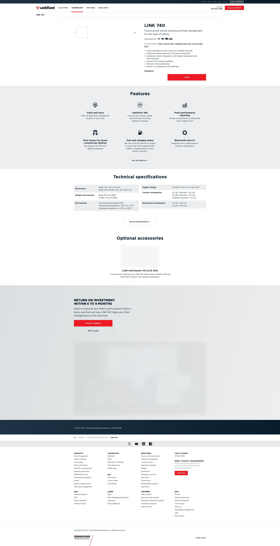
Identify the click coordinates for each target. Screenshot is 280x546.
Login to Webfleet (237, 2)
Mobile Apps (112, 468)
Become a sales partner (150, 497)
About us (178, 507)
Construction (146, 480)
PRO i (172, 44)
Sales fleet (145, 477)
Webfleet (111, 456)
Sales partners (146, 494)
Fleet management (81, 456)
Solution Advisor (80, 503)
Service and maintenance (150, 456)
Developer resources (149, 503)
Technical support (80, 494)
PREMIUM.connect (81, 474)
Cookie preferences (182, 497)
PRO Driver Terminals (115, 462)
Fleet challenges (114, 503)
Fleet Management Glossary (118, 497)
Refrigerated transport (149, 484)
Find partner (112, 484)
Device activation (80, 500)
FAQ (75, 497)
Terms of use (179, 503)
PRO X (161, 44)
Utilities (144, 468)
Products (81, 437)
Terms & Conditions (182, 500)
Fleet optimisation (81, 465)
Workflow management (83, 468)
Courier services (147, 462)
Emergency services (148, 474)
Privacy (177, 494)
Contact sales (113, 480)
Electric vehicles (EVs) (82, 484)
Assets (76, 480)
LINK (109, 459)
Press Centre (179, 516)
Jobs (176, 513)
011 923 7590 (180, 456)
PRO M (167, 44)
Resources (112, 500)
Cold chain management (83, 487)
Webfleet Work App (183, 44)
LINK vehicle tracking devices (97, 437)
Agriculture (145, 487)
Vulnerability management (184, 510)
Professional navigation (82, 477)
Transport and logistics (149, 459)
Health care (145, 471)
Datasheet (149, 71)
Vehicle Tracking (80, 459)
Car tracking (78, 462)
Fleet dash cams (114, 465)
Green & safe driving (81, 471)
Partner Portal (146, 507)
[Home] (75, 437)
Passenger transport (148, 465)
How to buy (112, 477)
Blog (109, 494)
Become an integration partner (152, 500)
